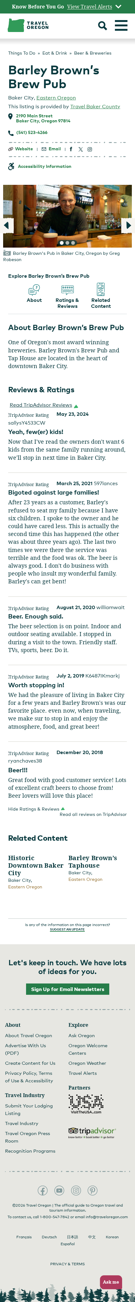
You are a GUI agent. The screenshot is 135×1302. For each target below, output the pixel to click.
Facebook (43, 1191)
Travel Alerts (82, 1073)
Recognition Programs (30, 1151)
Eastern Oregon (56, 98)
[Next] (128, 225)
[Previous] (7, 225)
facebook (71, 149)
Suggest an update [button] (67, 929)
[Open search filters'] (102, 26)
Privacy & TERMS (67, 1264)
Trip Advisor (92, 1133)
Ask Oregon (81, 1035)
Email (55, 148)
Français (24, 1237)
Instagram (76, 1191)
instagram (90, 149)
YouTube (59, 1191)
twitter (80, 149)
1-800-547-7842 (54, 1217)
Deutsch (49, 1237)
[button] (42, 405)
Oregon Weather (87, 1063)
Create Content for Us (30, 1063)
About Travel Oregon (28, 1035)
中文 (92, 1237)
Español (68, 1244)
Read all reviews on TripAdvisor (93, 814)
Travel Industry (21, 1123)
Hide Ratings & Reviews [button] (33, 809)
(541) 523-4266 (31, 132)
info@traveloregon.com (107, 1217)
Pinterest (93, 1191)
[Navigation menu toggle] (121, 25)
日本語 (72, 1237)
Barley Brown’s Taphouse (92, 861)
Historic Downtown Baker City (36, 865)
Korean (112, 1237)
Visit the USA (86, 1104)
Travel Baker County (95, 107)
